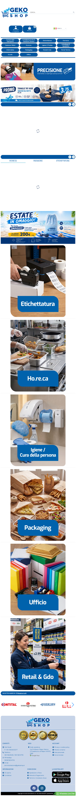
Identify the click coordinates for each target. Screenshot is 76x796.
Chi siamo (7, 773)
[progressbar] (38, 131)
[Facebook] (34, 788)
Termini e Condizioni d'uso (38, 778)
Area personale (59, 752)
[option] (10, 41)
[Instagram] (42, 788)
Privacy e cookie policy (62, 747)
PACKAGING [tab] (38, 161)
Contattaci (7, 775)
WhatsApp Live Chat (67, 793)
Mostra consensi (59, 750)
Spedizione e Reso (35, 773)
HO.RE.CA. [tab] (13, 161)
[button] (69, 81)
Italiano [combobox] (59, 28)
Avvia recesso (58, 755)
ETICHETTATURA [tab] (62, 161)
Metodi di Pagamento (36, 775)
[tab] (60, 81)
